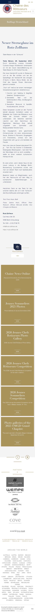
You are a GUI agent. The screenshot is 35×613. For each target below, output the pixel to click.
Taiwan (21, 594)
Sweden (4, 594)
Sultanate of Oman (27, 592)
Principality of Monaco (19, 588)
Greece (26, 569)
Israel (13, 573)
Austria (13, 555)
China (28, 559)
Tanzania (28, 594)
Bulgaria (27, 557)
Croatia (14, 563)
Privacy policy (20, 610)
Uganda (4, 598)
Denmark (7, 565)
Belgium (27, 555)
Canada (22, 559)
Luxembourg (7, 578)
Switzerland (13, 594)
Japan (23, 573)
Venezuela (18, 600)
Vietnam (26, 600)
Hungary (21, 571)
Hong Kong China (10, 571)
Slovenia (24, 590)
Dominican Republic (18, 565)
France (18, 567)
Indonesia (6, 573)
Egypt (28, 565)
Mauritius (12, 580)
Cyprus (29, 563)
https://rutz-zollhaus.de (10, 230)
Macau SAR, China (18, 578)
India (27, 571)
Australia (6, 555)
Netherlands (15, 582)
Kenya (29, 573)
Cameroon (14, 559)
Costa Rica (27, 561)
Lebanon (10, 576)
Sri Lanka (16, 592)
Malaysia (29, 578)
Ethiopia (4, 567)
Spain (9, 592)
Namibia (6, 582)
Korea (17, 575)
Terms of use (16, 541)
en (32, 2)
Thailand (11, 596)
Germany (9, 569)
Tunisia (18, 596)
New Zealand (25, 582)
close (32, 608)
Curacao (22, 563)
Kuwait (3, 576)
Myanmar (27, 580)
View (17, 255)
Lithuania (29, 576)
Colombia (8, 561)
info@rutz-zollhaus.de (10, 226)
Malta (5, 580)
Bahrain (20, 555)
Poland (13, 586)
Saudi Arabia (6, 590)
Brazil (14, 557)
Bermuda (7, 557)
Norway (17, 584)
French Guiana (27, 567)
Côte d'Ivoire (6, 563)
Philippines (5, 586)
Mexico (20, 580)
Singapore (15, 590)
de (29, 2)
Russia (31, 588)
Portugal (20, 586)
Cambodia (6, 559)
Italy (18, 573)
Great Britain (18, 569)
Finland (11, 567)
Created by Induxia (27, 541)
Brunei (20, 557)
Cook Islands (17, 561)
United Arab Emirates (15, 598)
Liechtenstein (19, 576)
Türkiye (24, 596)
